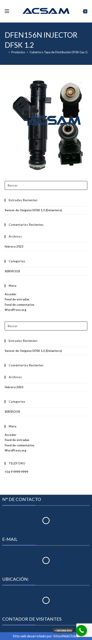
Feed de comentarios (19, 304)
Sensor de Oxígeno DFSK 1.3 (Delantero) (33, 210)
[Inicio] (6, 52)
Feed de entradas (17, 299)
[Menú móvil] (7, 11)
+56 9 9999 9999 (16, 472)
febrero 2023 (14, 246)
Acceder (11, 294)
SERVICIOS (12, 271)
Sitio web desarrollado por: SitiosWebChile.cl (46, 636)
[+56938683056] (81, 630)
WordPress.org (15, 310)
